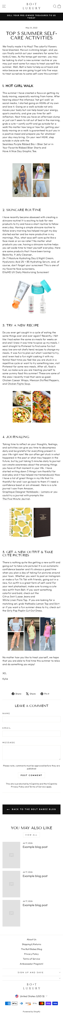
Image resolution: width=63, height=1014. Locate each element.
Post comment (31, 775)
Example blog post (35, 847)
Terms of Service (37, 786)
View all (31, 835)
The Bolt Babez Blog (31, 949)
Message (8, 742)
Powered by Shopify (31, 1011)
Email (6, 728)
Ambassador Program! (31, 963)
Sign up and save (31, 972)
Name (6, 713)
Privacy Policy (18, 786)
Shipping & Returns (31, 944)
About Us (31, 939)
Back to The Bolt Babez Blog (33, 809)
